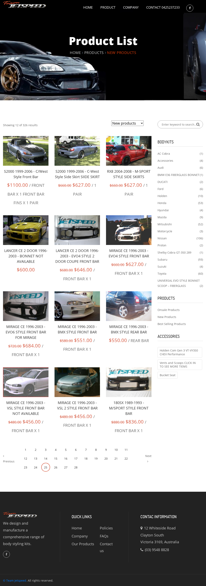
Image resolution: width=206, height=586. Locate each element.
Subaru (162, 259)
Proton (162, 245)
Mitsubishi (165, 224)
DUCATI (163, 182)
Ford (161, 189)
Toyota (162, 273)
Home (88, 7)
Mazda (162, 217)
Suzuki (162, 266)
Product (107, 7)
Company (131, 7)
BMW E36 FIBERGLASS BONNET (178, 175)
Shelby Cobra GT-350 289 (174, 252)
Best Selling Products (172, 324)
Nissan (162, 238)
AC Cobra (164, 153)
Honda (162, 203)
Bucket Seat (167, 375)
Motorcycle (165, 231)
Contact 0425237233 (163, 7)
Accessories (165, 160)
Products (94, 52)
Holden (162, 196)
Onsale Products (169, 310)
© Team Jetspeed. (15, 580)
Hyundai (163, 210)
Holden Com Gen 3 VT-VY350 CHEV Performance (179, 352)
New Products (167, 317)
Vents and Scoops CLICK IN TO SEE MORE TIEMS (178, 364)
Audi (161, 168)
